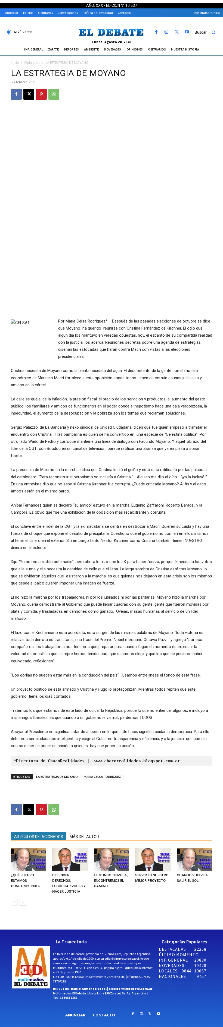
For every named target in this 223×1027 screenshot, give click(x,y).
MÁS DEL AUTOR (84, 837)
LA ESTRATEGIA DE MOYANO (57, 777)
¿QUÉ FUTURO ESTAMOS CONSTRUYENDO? (25, 880)
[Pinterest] (41, 94)
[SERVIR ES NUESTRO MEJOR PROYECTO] (153, 859)
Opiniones (32, 62)
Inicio (15, 62)
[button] (207, 32)
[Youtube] (186, 32)
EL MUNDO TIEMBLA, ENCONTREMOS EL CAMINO (111, 880)
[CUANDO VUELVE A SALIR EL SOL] (194, 859)
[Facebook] (156, 32)
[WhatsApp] (53, 94)
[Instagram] (166, 32)
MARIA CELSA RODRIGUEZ (102, 777)
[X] (176, 32)
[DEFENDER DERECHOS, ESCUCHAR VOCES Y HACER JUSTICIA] (70, 859)
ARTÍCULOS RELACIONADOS (38, 837)
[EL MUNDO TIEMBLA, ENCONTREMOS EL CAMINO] (111, 859)
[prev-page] (14, 902)
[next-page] (23, 902)
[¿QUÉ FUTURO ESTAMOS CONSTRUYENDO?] (28, 859)
